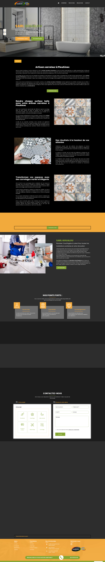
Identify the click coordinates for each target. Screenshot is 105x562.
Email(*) (58, 412)
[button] (52, 536)
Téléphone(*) (76, 407)
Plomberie (22, 418)
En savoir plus (37, 39)
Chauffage (32, 418)
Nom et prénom (59, 407)
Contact (16, 549)
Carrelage (42, 429)
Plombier (32, 544)
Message (58, 417)
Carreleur (32, 549)
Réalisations (16, 547)
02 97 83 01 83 (74, 557)
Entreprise (16, 546)
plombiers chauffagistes (76, 260)
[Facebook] (71, 544)
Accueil (15, 544)
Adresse (75, 412)
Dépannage (32, 429)
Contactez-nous (23, 39)
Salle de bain (42, 418)
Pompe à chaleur (22, 429)
